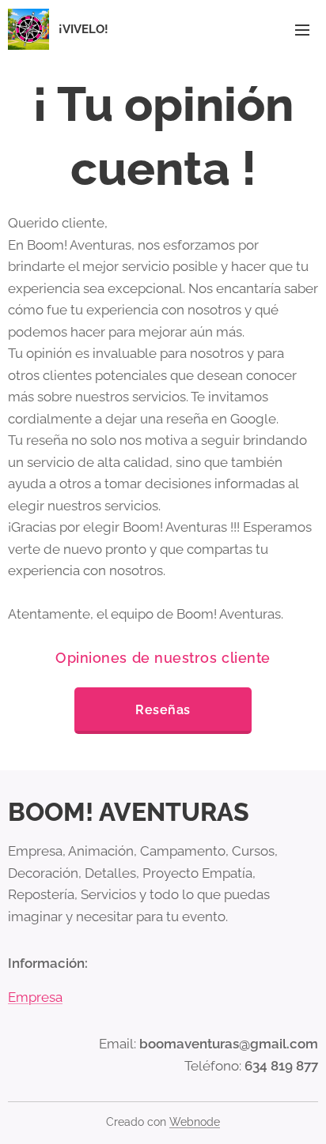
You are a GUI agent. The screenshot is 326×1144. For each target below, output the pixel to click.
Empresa (35, 997)
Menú (302, 29)
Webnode (194, 1122)
